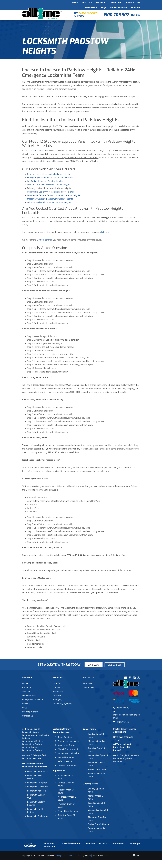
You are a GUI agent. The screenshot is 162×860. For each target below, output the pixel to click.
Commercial (58, 687)
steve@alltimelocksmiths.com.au (126, 716)
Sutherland (49, 846)
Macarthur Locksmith (96, 843)
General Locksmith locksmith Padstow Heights (48, 174)
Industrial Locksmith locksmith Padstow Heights (49, 202)
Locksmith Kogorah (36, 790)
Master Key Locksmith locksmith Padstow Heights (50, 199)
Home (75, 2)
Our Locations (132, 2)
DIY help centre (44, 239)
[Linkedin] (137, 15)
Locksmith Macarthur (37, 786)
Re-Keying (57, 699)
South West (118, 843)
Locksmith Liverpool (37, 782)
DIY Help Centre (118, 7)
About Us (87, 2)
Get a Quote (93, 665)
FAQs (103, 7)
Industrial (57, 695)
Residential (58, 691)
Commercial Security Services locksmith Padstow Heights (53, 195)
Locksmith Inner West (37, 771)
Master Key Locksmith (68, 753)
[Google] (139, 15)
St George (135, 843)
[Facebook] (132, 15)
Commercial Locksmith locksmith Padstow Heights (50, 191)
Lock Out (57, 683)
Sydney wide (122, 722)
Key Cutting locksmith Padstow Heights (45, 181)
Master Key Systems (62, 703)
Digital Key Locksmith (68, 749)
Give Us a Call (114, 665)
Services (100, 2)
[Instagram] (134, 15)
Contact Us (115, 2)
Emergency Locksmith (32, 699)
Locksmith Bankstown (37, 816)
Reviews (135, 7)
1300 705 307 (116, 14)
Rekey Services (65, 737)
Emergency (91, 7)
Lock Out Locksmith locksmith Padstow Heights (48, 184)
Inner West (49, 843)
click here (104, 232)
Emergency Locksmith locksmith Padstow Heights (50, 177)
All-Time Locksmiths (34, 150)
